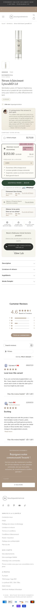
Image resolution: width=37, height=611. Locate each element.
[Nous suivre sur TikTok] (25, 505)
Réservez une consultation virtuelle (19, 246)
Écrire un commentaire (21, 335)
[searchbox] (16, 345)
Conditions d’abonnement (10, 534)
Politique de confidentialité (10, 541)
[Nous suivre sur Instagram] (8, 505)
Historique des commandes (11, 561)
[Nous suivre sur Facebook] (3, 505)
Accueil (3, 23)
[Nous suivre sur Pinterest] (14, 505)
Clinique (6, 99)
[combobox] (24, 357)
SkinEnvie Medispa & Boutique (12, 589)
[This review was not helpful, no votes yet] (31, 394)
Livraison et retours (9, 269)
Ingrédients (6, 275)
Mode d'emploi (7, 281)
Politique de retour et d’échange (12, 524)
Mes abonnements (8, 554)
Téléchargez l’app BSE (9, 579)
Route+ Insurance (8, 538)
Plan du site (6, 545)
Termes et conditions (9, 531)
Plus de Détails (27, 193)
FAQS (4, 521)
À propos (5, 576)
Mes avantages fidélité (9, 557)
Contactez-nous (7, 517)
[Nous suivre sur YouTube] (19, 505)
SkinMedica (10, 23)
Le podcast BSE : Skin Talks (11, 582)
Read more (8, 431)
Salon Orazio (6, 586)
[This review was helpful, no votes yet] (27, 394)
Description (6, 263)
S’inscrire (18, 485)
